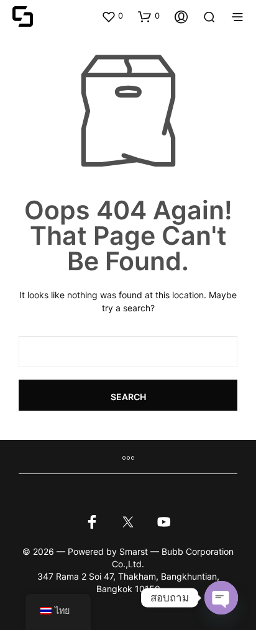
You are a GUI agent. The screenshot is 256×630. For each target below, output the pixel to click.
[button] (112, 16)
